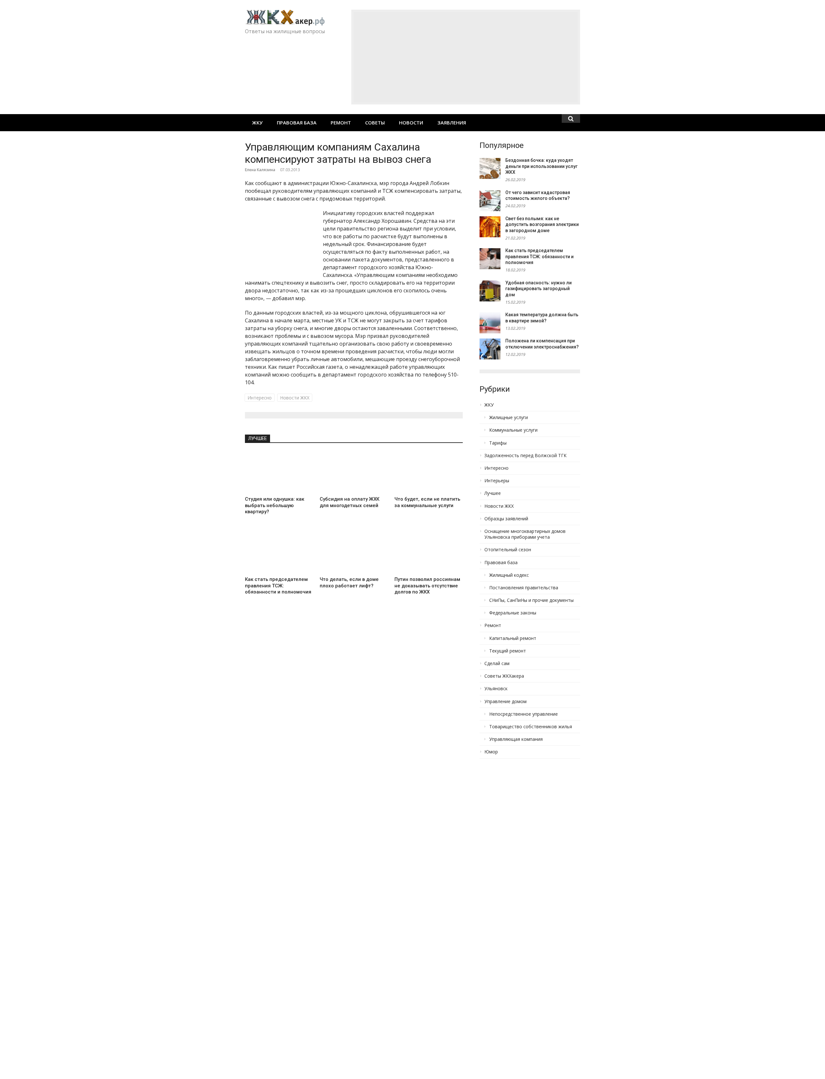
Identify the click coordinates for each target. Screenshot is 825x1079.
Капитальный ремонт (512, 638)
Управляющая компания (516, 739)
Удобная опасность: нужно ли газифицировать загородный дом (538, 288)
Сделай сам (497, 663)
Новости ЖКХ (294, 398)
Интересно (260, 398)
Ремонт (341, 122)
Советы (375, 122)
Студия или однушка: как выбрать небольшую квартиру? (274, 505)
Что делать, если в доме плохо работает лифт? (349, 582)
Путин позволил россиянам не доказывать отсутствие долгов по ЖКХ (427, 585)
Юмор (491, 752)
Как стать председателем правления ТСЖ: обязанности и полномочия (278, 585)
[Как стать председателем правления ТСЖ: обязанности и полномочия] (279, 552)
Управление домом (505, 701)
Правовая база (296, 122)
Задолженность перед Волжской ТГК (525, 455)
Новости (411, 122)
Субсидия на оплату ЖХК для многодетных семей (349, 502)
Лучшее (257, 438)
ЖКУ (257, 122)
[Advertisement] (466, 57)
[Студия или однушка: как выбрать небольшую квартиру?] (279, 472)
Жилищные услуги (508, 417)
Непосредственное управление (523, 714)
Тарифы (498, 443)
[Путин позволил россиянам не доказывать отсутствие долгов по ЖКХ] (428, 552)
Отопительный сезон (507, 550)
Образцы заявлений (506, 519)
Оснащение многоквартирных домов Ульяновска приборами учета (525, 534)
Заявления (451, 122)
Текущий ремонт (507, 651)
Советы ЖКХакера (504, 676)
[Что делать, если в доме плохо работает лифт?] (354, 552)
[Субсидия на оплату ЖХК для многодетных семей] (354, 472)
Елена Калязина (260, 169)
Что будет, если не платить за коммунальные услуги (427, 502)
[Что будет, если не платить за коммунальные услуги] (428, 472)
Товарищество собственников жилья (530, 727)
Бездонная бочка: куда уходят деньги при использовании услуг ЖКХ (541, 166)
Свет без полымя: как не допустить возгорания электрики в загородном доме (542, 224)
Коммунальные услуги (513, 430)
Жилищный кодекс (509, 575)
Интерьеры (496, 481)
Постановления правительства (523, 588)
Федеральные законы (512, 613)
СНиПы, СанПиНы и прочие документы (531, 600)
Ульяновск (496, 689)
